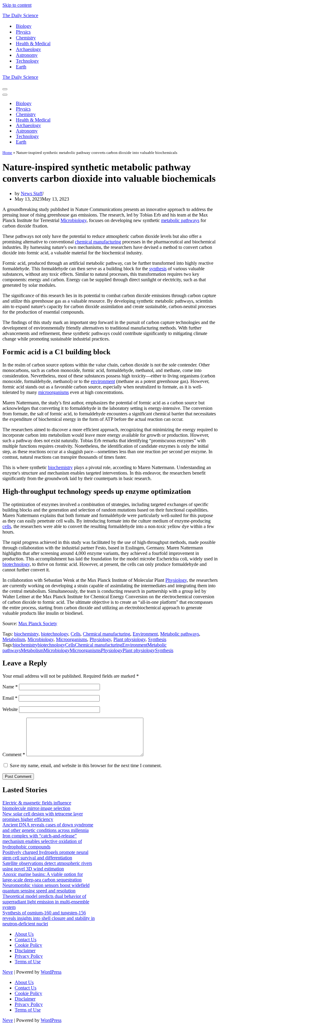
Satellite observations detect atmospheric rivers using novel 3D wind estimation (47, 866)
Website (10, 709)
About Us (24, 934)
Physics (23, 32)
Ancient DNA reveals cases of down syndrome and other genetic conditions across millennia (47, 827)
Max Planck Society (37, 623)
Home (7, 152)
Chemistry (26, 37)
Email (9, 698)
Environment (145, 633)
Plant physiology (129, 639)
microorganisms (53, 392)
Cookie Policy (28, 945)
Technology (27, 61)
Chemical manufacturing (106, 633)
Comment (13, 754)
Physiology (176, 580)
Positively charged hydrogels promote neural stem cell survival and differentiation (45, 855)
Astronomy (27, 55)
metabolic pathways (180, 220)
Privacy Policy (29, 956)
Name (10, 686)
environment (103, 381)
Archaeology (28, 49)
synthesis (158, 268)
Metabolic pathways (179, 633)
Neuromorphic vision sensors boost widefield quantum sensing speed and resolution (46, 888)
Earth (21, 66)
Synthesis (157, 639)
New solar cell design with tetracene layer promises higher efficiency (42, 816)
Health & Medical (33, 43)
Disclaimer (25, 950)
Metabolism (13, 639)
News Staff (31, 193)
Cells (75, 633)
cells (6, 526)
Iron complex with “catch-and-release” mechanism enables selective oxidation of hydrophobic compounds (42, 841)
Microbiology (74, 220)
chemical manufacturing (98, 241)
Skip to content (16, 5)
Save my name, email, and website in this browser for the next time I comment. (86, 765)
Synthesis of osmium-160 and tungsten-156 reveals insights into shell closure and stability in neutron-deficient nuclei (48, 918)
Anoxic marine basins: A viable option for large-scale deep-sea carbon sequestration (42, 877)
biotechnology (16, 564)
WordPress (51, 972)
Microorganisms (71, 639)
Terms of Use (28, 961)
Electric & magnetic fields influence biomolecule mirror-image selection (36, 805)
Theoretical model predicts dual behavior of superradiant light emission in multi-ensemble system (45, 902)
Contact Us (25, 939)
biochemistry (60, 467)
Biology (23, 26)
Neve (7, 972)
